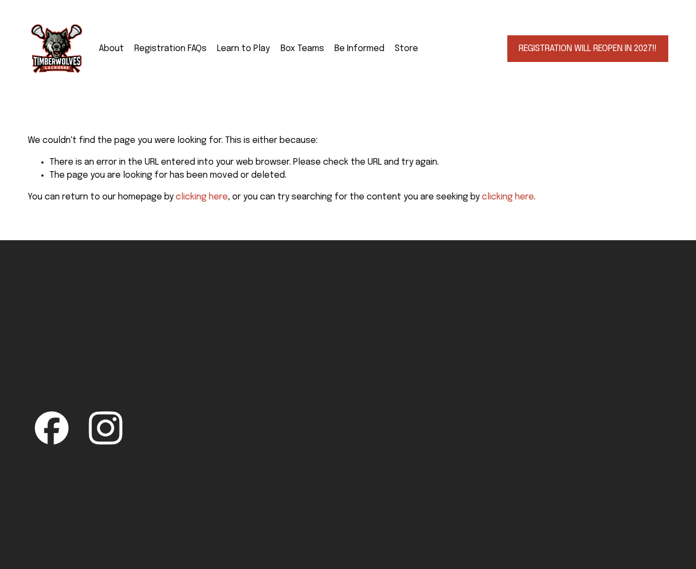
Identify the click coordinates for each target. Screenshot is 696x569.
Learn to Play (243, 48)
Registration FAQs (170, 48)
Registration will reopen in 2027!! (588, 48)
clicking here (202, 197)
